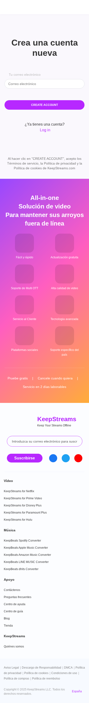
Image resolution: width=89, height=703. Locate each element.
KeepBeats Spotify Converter (22, 540)
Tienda (8, 625)
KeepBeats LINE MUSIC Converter (26, 562)
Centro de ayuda (14, 604)
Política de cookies (36, 673)
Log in (44, 130)
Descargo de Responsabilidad (41, 667)
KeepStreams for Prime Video (23, 498)
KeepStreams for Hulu (18, 519)
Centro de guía (13, 611)
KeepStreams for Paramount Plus (25, 512)
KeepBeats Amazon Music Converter (27, 555)
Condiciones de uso (64, 673)
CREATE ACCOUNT (44, 105)
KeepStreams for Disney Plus (23, 505)
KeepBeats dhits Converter (21, 569)
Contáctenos (12, 590)
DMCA (68, 667)
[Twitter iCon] (66, 458)
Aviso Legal (11, 667)
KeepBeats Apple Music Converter (26, 547)
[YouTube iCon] (78, 458)
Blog (7, 618)
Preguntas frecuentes (17, 597)
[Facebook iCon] (53, 458)
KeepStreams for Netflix (19, 491)
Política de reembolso (46, 678)
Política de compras (16, 678)
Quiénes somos (14, 646)
